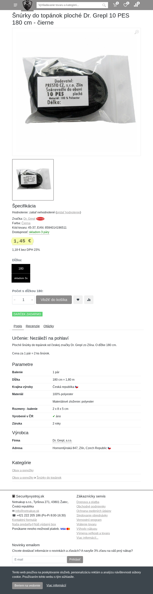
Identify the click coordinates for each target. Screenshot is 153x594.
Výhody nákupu (86, 528)
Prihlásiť (75, 559)
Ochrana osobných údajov (93, 511)
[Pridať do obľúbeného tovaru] (78, 299)
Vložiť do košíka (54, 300)
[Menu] (15, 5)
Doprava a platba (87, 502)
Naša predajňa (22, 524)
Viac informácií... (87, 537)
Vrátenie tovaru (86, 524)
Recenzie (33, 326)
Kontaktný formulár (24, 519)
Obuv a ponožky (23, 470)
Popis (18, 326)
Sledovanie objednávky (92, 515)
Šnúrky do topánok (49, 477)
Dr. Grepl (29, 218)
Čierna (25, 223)
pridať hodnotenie (68, 212)
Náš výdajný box (45, 524)
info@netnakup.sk (27, 511)
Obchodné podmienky (91, 506)
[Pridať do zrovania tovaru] (88, 299)
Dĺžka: (17, 260)
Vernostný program (89, 519)
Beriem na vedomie (27, 585)
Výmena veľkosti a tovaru (93, 533)
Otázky (48, 326)
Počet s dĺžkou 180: (27, 291)
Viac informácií (56, 585)
